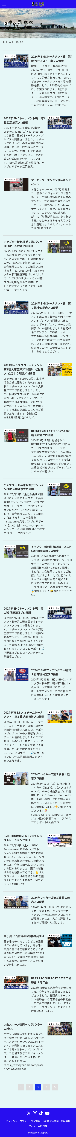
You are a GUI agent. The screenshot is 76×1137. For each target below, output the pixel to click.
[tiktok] (41, 1113)
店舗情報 (65, 1121)
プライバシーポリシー (17, 1121)
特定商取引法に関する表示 (45, 1121)
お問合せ (42, 1125)
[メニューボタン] (4, 4)
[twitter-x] (28, 1113)
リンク (32, 1125)
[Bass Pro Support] (38, 4)
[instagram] (34, 1113)
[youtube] (47, 1113)
